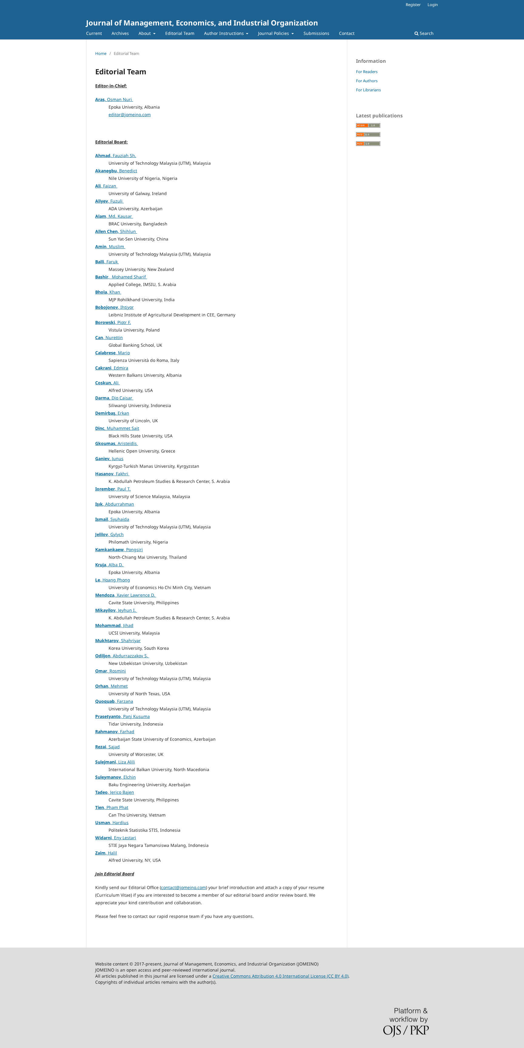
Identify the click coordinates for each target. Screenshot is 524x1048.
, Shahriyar (118, 640)
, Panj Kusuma (122, 716)
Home (100, 53)
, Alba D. (109, 565)
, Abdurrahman (114, 504)
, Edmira (111, 368)
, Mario (112, 353)
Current (94, 33)
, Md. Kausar (114, 216)
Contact (346, 33)
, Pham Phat (111, 807)
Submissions (316, 33)
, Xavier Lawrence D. (125, 595)
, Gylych (109, 534)
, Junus (109, 458)
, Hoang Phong (112, 580)
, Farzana (114, 701)
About (145, 33)
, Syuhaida (112, 519)
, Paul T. (113, 489)
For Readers (367, 71)
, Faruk (107, 262)
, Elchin (115, 777)
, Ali (107, 383)
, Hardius (112, 822)
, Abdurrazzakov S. (122, 656)
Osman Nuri (114, 99)
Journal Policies (274, 33)
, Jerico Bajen (114, 792)
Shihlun (116, 231)
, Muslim (110, 246)
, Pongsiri (119, 549)
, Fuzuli (109, 201)
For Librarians (368, 90)
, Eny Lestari (115, 838)
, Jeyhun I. (116, 610)
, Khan (108, 292)
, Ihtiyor (114, 307)
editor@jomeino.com (130, 114)
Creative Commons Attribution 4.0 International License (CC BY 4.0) (280, 976)
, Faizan (106, 186)
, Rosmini (110, 671)
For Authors (367, 80)
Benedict (116, 171)
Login (433, 4)
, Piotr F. (113, 322)
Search (426, 33)
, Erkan (112, 413)
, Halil (106, 853)
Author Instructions (224, 33)
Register (413, 4)
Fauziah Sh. (115, 155)
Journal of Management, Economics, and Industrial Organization (202, 23)
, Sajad (107, 747)
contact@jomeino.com (183, 887)
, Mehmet (111, 686)
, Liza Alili (115, 762)
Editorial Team (179, 33)
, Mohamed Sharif (121, 277)
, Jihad (114, 625)
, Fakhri (112, 474)
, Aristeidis (116, 443)
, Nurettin (109, 337)
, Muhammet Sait (117, 428)
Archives (120, 33)
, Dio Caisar (114, 398)
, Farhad (114, 731)
